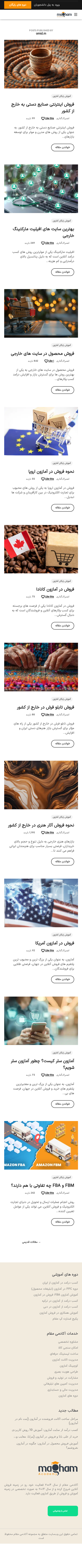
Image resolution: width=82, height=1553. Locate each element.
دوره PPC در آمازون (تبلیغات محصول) (54, 1289)
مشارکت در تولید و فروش (62, 1378)
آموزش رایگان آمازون (62, 96)
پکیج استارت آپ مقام (65, 1319)
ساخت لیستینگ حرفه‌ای (64, 1354)
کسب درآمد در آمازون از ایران (60, 1283)
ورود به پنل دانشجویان (46, 5)
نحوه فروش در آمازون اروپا (51, 472)
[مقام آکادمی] (64, 14)
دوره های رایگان (17, 5)
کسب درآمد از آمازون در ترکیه (60, 1301)
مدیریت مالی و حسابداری (62, 1390)
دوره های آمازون (68, 1396)
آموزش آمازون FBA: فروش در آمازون (56, 1295)
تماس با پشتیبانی (60, 1511)
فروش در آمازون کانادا (55, 589)
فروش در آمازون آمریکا (54, 943)
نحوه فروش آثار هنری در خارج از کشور (41, 825)
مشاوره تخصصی (68, 1342)
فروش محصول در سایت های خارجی (42, 354)
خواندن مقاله (62, 147)
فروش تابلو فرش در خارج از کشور (45, 707)
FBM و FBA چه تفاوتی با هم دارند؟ (42, 1186)
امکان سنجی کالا (68, 1348)
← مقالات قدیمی (31, 1242)
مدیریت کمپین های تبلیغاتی (61, 1384)
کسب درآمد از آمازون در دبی (60, 1307)
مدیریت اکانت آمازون (65, 1360)
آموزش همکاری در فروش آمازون (58, 1313)
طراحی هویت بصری (66, 1372)
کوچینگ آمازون (69, 1366)
